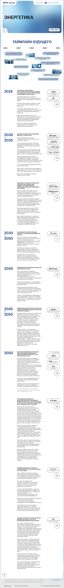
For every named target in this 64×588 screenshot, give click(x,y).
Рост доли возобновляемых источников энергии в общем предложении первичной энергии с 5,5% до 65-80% (51, 53)
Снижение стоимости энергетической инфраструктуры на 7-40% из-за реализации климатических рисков (48, 79)
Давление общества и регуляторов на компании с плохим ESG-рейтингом (21, 67)
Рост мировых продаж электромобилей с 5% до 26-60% (20, 59)
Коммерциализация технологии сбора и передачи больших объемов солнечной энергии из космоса (42, 58)
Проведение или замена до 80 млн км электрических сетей (38, 70)
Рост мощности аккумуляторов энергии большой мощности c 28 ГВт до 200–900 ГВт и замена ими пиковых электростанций (50, 63)
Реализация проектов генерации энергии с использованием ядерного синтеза (23, 74)
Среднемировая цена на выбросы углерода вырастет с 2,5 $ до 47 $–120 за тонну (52, 75)
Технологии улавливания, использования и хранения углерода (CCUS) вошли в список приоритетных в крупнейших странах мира (14, 53)
